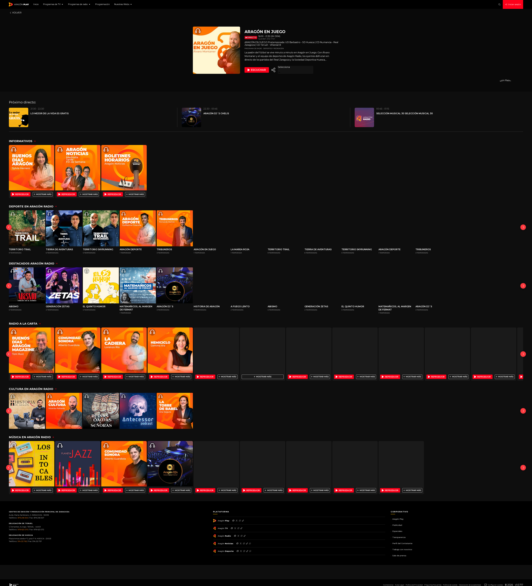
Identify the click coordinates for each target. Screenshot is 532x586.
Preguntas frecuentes (432, 585)
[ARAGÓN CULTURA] (355, 350)
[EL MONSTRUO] (323, 411)
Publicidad (397, 525)
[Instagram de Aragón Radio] (241, 535)
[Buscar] (499, 4)
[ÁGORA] (309, 350)
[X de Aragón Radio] (238, 535)
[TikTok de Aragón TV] (241, 528)
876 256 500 (23, 518)
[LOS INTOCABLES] (31, 463)
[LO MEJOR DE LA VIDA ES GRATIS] (216, 463)
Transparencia (399, 537)
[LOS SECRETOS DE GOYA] (286, 411)
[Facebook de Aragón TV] (231, 528)
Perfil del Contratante (402, 543)
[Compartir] (273, 70)
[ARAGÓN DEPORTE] (138, 228)
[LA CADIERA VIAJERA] (262, 350)
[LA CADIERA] (124, 350)
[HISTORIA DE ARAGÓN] (212, 285)
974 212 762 (22, 541)
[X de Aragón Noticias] (240, 543)
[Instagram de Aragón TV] (238, 528)
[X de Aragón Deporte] (240, 551)
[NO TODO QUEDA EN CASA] (249, 411)
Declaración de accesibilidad (470, 585)
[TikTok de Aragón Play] (242, 520)
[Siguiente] (523, 227)
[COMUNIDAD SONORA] (78, 350)
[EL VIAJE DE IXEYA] (360, 411)
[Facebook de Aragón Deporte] (237, 551)
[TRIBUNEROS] (175, 228)
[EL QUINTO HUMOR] (101, 285)
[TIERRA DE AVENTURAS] (64, 228)
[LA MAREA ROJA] (249, 228)
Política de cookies (450, 585)
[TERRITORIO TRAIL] (27, 228)
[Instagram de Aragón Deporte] (244, 551)
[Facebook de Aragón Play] (233, 520)
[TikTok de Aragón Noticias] (246, 543)
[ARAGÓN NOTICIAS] (78, 167)
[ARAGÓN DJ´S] (175, 285)
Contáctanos (388, 585)
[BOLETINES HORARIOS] (124, 167)
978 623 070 (23, 530)
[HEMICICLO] (170, 350)
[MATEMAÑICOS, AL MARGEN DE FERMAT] (138, 285)
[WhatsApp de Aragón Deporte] (250, 551)
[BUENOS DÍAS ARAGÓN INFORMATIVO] (31, 167)
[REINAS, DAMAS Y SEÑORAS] (101, 411)
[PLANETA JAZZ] (78, 463)
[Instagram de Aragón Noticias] (243, 543)
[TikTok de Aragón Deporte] (247, 551)
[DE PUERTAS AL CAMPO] (401, 350)
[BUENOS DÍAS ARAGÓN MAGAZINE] (31, 350)
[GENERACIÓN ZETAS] (64, 285)
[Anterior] (9, 227)
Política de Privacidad (414, 585)
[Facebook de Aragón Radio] (234, 535)
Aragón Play (397, 519)
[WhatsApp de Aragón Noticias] (250, 543)
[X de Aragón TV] (235, 528)
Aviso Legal (399, 585)
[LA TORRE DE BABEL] (175, 411)
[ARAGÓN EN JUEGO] (212, 228)
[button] (53, 4)
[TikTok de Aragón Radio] (244, 535)
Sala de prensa (399, 555)
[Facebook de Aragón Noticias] (237, 543)
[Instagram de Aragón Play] (239, 520)
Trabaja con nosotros (402, 549)
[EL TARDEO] (216, 350)
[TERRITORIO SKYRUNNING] (101, 228)
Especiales (397, 531)
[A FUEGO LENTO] (249, 285)
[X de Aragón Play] (236, 520)
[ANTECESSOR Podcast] (138, 411)
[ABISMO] (27, 285)
